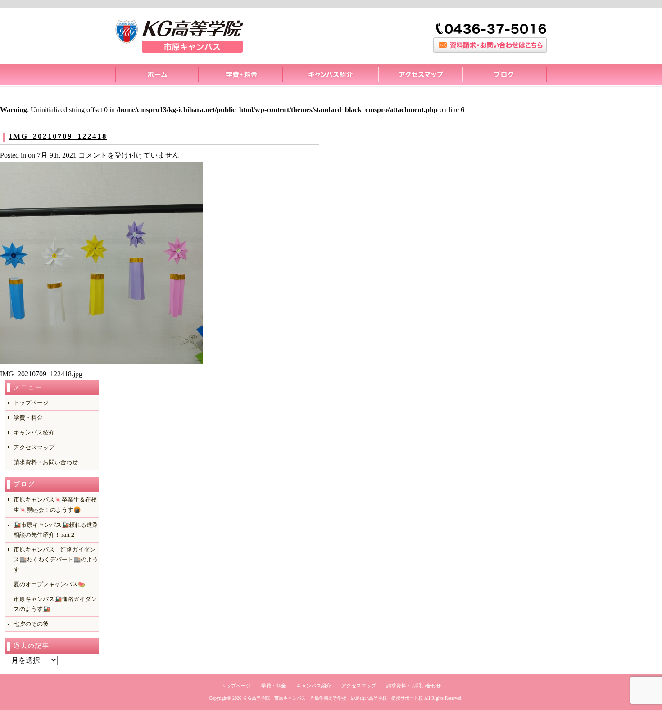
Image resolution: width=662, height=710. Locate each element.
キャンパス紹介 (330, 75)
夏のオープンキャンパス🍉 (49, 584)
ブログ (504, 75)
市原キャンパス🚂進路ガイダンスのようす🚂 (55, 604)
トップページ (156, 75)
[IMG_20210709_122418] (101, 362)
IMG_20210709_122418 (58, 136)
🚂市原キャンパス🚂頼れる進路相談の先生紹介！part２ (56, 529)
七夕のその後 (31, 623)
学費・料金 (28, 417)
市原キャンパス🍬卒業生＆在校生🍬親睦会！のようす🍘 (55, 504)
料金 (240, 75)
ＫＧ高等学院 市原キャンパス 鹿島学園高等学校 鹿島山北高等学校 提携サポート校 (333, 698)
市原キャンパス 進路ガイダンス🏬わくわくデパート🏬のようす (56, 559)
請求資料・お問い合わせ (46, 462)
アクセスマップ (420, 75)
